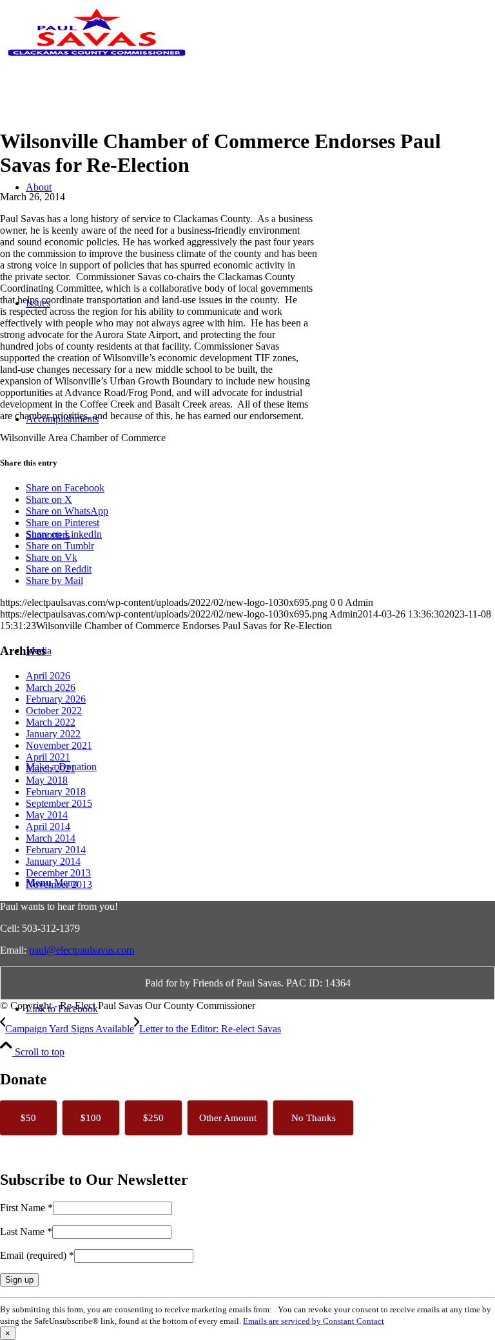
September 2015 (59, 803)
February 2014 (56, 849)
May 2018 (47, 780)
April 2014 (48, 826)
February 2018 (56, 791)
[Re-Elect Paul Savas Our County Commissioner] (96, 60)
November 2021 (59, 745)
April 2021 (48, 756)
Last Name (26, 1231)
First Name (26, 1207)
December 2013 (58, 872)
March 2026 (50, 687)
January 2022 (53, 733)
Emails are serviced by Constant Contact (313, 1321)
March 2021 (50, 768)
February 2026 (56, 699)
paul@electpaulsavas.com (81, 950)
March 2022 (50, 722)
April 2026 (48, 675)
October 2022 (54, 710)
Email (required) (37, 1255)
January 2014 (53, 861)
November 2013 (59, 884)
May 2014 (47, 814)
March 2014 (50, 838)
